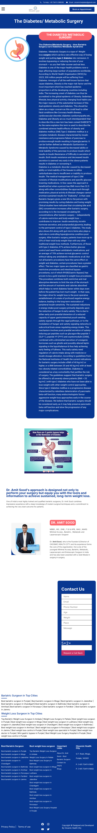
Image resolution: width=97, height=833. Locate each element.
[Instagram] (48, 824)
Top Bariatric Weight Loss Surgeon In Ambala (21, 719)
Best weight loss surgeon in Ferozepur (53, 727)
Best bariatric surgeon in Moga (45, 701)
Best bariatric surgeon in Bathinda (50, 704)
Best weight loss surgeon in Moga (26, 722)
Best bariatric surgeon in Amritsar (14, 770)
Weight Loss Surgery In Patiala (57, 719)
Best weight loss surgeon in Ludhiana (60, 722)
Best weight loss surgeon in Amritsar (17, 727)
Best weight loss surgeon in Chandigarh (39, 724)
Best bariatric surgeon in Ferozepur (26, 706)
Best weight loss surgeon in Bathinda (75, 724)
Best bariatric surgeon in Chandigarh (17, 704)
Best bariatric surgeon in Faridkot (58, 706)
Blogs (59, 769)
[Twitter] (48, 829)
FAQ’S (59, 766)
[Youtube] (42, 829)
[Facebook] (42, 824)
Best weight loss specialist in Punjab (59, 730)
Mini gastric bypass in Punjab (31, 733)
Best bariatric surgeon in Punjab (16, 701)
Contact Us (61, 763)
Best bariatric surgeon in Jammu (14, 779)
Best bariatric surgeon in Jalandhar (76, 701)
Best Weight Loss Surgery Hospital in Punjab (66, 733)
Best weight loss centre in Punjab (27, 730)
